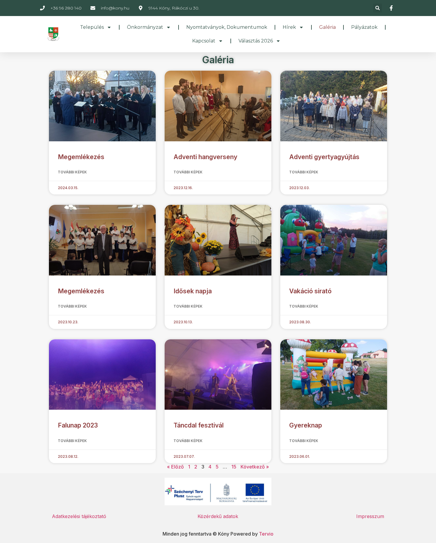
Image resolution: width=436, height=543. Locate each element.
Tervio (266, 534)
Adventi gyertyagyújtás (324, 157)
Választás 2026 (255, 41)
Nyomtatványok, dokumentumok (226, 27)
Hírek (289, 27)
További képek (72, 172)
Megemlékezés (81, 157)
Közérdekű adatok (218, 516)
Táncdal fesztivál (199, 425)
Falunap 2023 (78, 425)
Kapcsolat (203, 41)
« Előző (175, 467)
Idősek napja (193, 291)
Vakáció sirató (310, 291)
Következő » (255, 467)
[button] (377, 8)
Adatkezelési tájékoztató (79, 516)
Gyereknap (305, 425)
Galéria (327, 27)
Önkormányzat (145, 27)
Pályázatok (364, 27)
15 (233, 467)
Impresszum (370, 516)
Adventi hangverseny (205, 157)
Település (92, 27)
